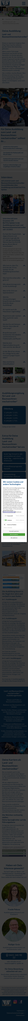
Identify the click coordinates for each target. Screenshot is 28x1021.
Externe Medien (11, 524)
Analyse (9, 520)
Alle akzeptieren (14, 534)
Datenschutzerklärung (9, 512)
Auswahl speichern (14, 531)
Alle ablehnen (14, 537)
